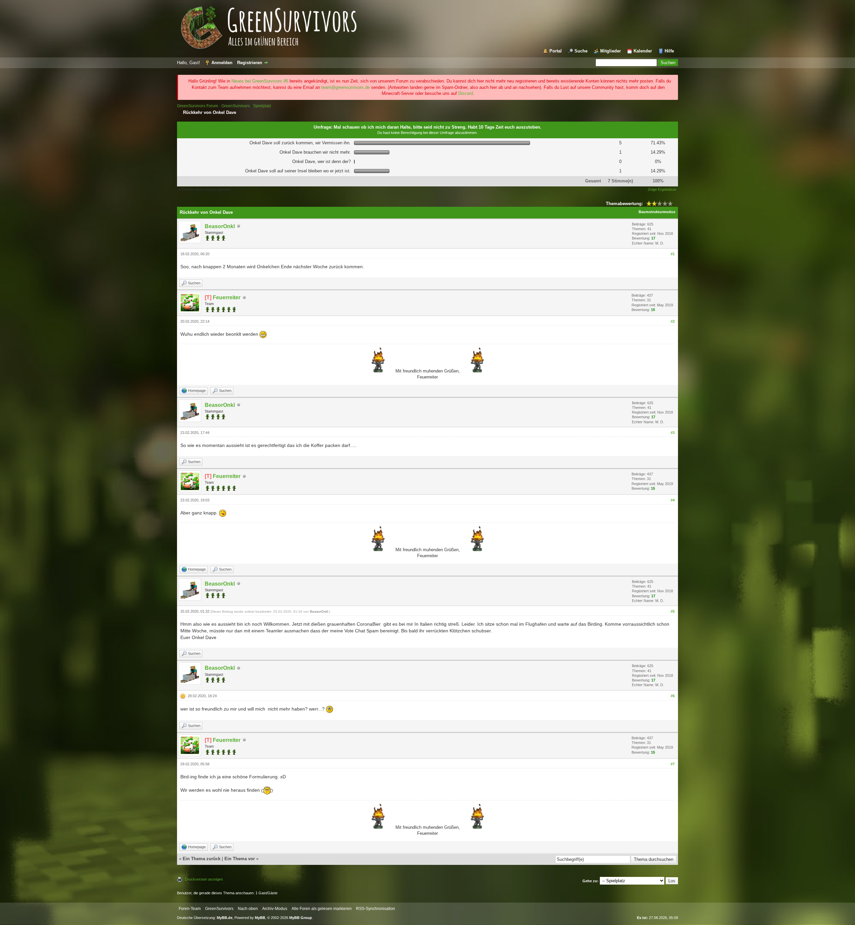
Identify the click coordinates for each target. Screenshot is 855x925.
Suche (580, 50)
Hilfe (669, 50)
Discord (465, 93)
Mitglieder (610, 50)
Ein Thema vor (239, 858)
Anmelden (221, 62)
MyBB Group (300, 918)
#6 (673, 696)
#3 (673, 433)
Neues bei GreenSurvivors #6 (259, 81)
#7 (673, 764)
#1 (673, 254)
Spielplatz (262, 106)
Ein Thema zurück (201, 858)
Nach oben (248, 908)
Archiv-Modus (274, 908)
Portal (555, 50)
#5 (673, 611)
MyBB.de (224, 918)
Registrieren (249, 62)
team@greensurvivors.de (345, 87)
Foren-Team (190, 908)
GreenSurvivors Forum (197, 106)
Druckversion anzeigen (204, 879)
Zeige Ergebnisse (662, 189)
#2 (673, 321)
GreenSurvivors (235, 106)
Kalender (643, 50)
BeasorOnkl (319, 611)
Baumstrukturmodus (657, 212)
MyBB (260, 918)
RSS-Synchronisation (375, 908)
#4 (673, 500)
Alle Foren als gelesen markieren (322, 908)
